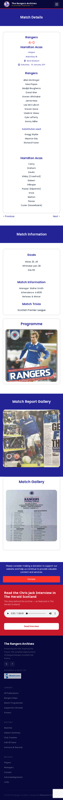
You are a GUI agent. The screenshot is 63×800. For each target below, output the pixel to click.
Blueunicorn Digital (48, 795)
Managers (8, 767)
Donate (31, 579)
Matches (8, 727)
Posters (7, 712)
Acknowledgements (13, 777)
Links (6, 782)
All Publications (11, 693)
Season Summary (12, 732)
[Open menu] (56, 4)
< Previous (9, 216)
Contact (8, 772)
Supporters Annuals (13, 707)
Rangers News (10, 698)
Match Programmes (13, 702)
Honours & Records (13, 747)
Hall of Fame (10, 742)
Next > (56, 216)
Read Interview (31, 626)
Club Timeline (10, 737)
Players (7, 762)
